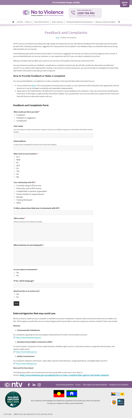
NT (17, 163)
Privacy (78, 384)
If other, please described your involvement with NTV (36, 208)
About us (29, 22)
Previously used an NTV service (28, 188)
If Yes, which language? (24, 280)
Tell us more (19, 218)
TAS (17, 171)
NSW (18, 160)
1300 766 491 (86, 13)
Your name (18, 126)
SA (17, 168)
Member (19, 197)
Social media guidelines (65, 384)
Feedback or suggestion (26, 118)
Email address (20, 141)
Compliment (21, 121)
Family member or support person (30, 194)
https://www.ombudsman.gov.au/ (28, 337)
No (17, 275)
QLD (18, 165)
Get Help (20, 22)
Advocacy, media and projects (105, 22)
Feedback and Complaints (118, 384)
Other (18, 203)
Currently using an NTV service (28, 185)
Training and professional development (79, 22)
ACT (18, 157)
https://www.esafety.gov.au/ (26, 363)
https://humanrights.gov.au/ (26, 352)
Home (57, 38)
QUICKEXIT (125, 3)
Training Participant (24, 200)
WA (17, 177)
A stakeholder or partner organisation (31, 191)
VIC (17, 174)
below (34, 85)
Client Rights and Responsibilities (94, 384)
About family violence (41, 22)
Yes (17, 273)
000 (78, 2)
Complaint (20, 115)
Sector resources (57, 22)
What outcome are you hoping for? (28, 245)
